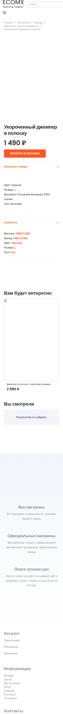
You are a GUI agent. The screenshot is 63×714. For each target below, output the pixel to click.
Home (8, 679)
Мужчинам (10, 653)
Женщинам (23, 22)
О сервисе (10, 698)
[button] (4, 12)
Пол (13, 252)
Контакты (10, 694)
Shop (7, 687)
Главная (8, 22)
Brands (8, 676)
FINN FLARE (23, 233)
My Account (12, 683)
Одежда (38, 22)
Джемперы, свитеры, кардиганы (21, 26)
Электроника (12, 640)
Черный (16, 243)
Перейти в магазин (25, 153)
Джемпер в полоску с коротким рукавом (28, 384)
